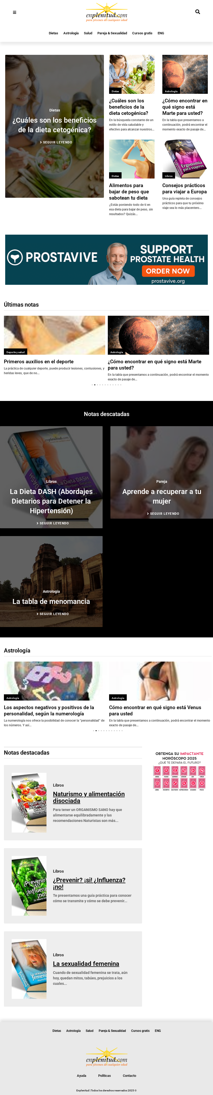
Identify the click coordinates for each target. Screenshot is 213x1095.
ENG (161, 33)
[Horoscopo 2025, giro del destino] (179, 790)
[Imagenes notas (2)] (106, 283)
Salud (88, 33)
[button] (92, 384)
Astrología (71, 33)
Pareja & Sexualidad (112, 33)
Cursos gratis (142, 33)
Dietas (53, 33)
